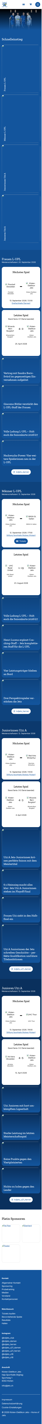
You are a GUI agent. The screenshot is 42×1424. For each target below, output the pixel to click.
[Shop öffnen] (30, 4)
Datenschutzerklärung (12, 1403)
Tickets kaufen (8, 1313)
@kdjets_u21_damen (11, 1347)
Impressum (7, 1399)
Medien (5, 1292)
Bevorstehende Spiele (12, 1317)
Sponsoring (7, 1286)
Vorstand (6, 1296)
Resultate (6, 1320)
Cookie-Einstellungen (12, 1407)
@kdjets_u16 (7, 1357)
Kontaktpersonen (10, 1299)
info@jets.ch (7, 1385)
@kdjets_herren (9, 1344)
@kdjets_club (8, 1338)
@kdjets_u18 (7, 1354)
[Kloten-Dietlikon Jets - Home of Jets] (4, 4)
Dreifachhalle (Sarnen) (21, 303)
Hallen (5, 1323)
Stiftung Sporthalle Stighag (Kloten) (21, 535)
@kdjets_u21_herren (11, 1351)
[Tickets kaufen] (23, 4)
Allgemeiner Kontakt (11, 1283)
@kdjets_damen (9, 1341)
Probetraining (8, 1289)
